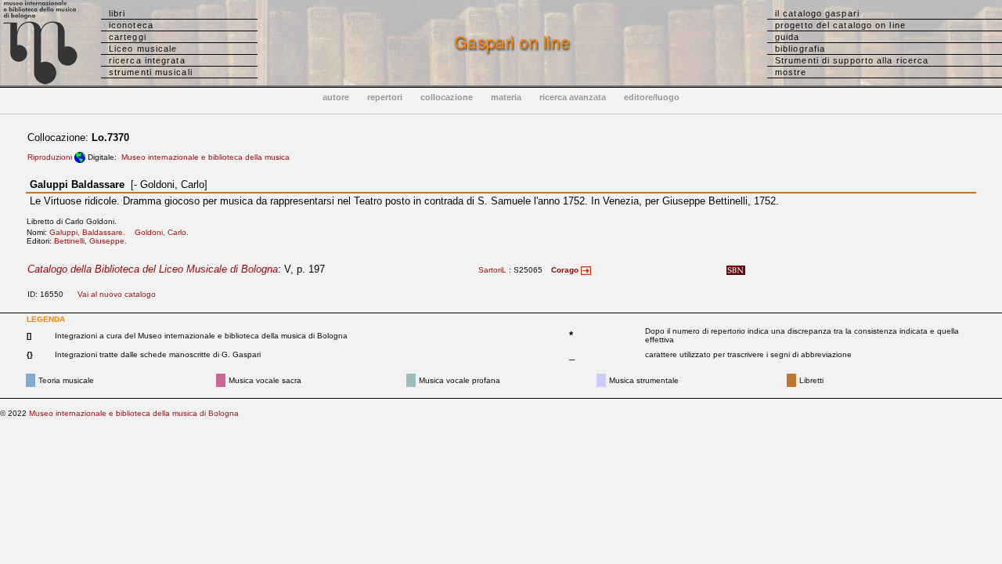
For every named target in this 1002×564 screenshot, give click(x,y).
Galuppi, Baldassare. (90, 232)
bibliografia (800, 48)
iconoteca (131, 25)
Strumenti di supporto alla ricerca (851, 60)
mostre (791, 72)
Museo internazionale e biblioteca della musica (205, 157)
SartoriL (492, 270)
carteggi (127, 37)
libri (117, 13)
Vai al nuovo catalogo (116, 294)
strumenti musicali (151, 72)
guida (787, 37)
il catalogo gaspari (817, 13)
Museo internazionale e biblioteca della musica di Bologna (134, 413)
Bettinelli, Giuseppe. (94, 241)
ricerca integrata (147, 60)
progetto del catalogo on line (840, 25)
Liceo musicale (143, 48)
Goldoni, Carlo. (165, 232)
